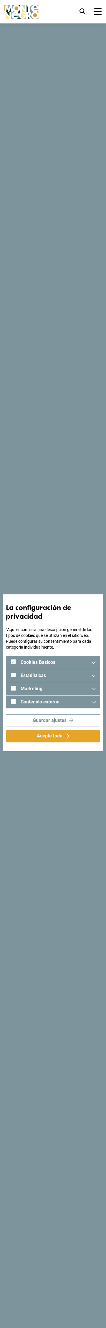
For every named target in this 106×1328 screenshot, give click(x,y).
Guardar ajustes (50, 720)
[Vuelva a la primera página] (21, 12)
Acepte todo (49, 736)
